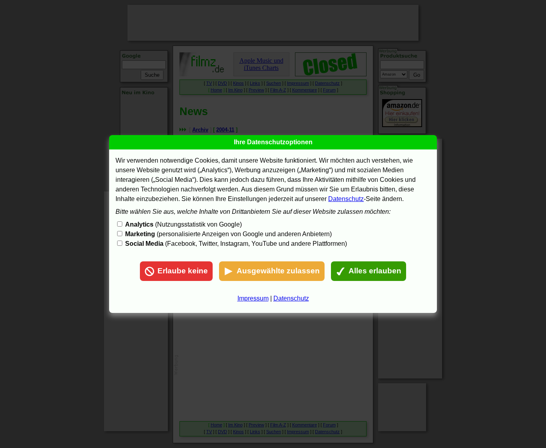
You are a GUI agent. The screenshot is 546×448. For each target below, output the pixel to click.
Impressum (253, 298)
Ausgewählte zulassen (278, 271)
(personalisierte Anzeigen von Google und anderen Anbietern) (228, 234)
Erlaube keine (182, 271)
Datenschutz (346, 198)
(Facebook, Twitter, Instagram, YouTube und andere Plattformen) (236, 243)
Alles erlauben (375, 271)
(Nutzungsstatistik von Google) (183, 224)
